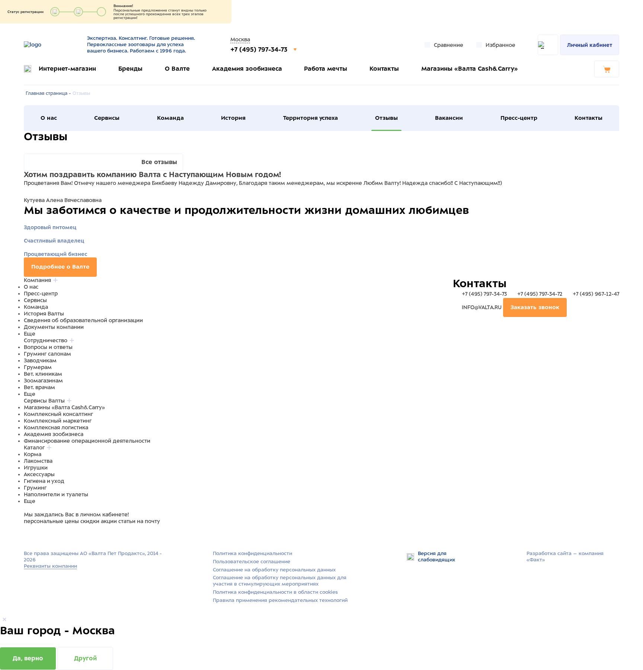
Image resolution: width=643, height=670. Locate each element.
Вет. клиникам (43, 374)
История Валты (44, 314)
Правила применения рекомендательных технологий (280, 600)
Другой (85, 658)
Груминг (35, 488)
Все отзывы (159, 162)
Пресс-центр (518, 118)
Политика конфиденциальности (252, 553)
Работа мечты (325, 68)
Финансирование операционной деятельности (87, 441)
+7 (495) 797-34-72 (540, 294)
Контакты (384, 68)
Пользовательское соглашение (251, 561)
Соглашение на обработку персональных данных (274, 570)
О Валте (177, 68)
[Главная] (51, 44)
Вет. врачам (39, 387)
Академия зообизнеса (247, 68)
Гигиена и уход (44, 481)
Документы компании (54, 327)
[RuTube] (28, 535)
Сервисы (106, 118)
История (233, 118)
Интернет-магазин (67, 68)
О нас (49, 118)
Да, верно (28, 658)
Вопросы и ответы (48, 347)
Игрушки (36, 468)
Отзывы (386, 118)
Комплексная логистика (56, 427)
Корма (32, 454)
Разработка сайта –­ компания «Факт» (565, 556)
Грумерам (38, 367)
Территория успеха (310, 118)
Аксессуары (39, 474)
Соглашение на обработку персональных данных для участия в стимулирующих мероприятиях (279, 581)
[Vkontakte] (45, 535)
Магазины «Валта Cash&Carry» (469, 68)
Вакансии (449, 118)
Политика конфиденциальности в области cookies (275, 592)
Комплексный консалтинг (58, 414)
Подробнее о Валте (60, 267)
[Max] (37, 535)
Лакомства (38, 461)
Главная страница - (48, 93)
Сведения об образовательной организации (83, 320)
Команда (170, 118)
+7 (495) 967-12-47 (595, 294)
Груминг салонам (47, 354)
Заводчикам (40, 360)
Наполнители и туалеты (56, 494)
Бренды (130, 68)
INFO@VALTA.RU (481, 307)
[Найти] (548, 45)
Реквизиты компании (50, 566)
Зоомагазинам (43, 381)
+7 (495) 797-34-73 (259, 49)
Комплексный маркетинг (58, 421)
